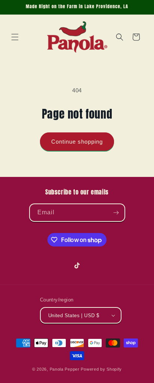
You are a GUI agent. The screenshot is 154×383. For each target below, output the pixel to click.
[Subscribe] (116, 212)
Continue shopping (77, 141)
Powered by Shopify (101, 369)
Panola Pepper (65, 369)
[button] (15, 37)
